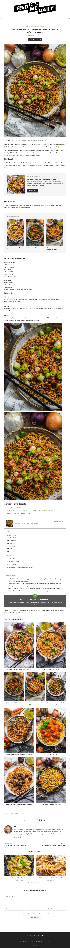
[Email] (42, 936)
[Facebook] (27, 936)
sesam (22, 813)
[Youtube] (38, 936)
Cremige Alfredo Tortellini (19, 878)
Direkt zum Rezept (36, 39)
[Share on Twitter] (41, 820)
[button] (6, 869)
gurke (6, 813)
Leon (32, 35)
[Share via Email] (44, 820)
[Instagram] (30, 936)
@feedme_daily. (38, 604)
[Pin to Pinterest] (42, 820)
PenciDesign (48, 942)
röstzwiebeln (14, 813)
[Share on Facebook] (39, 820)
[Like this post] (37, 820)
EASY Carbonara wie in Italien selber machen (50, 878)
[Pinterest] (34, 936)
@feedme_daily (27, 612)
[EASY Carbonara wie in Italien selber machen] (51, 865)
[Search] (69, 18)
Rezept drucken (59, 521)
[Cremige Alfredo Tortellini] (19, 865)
